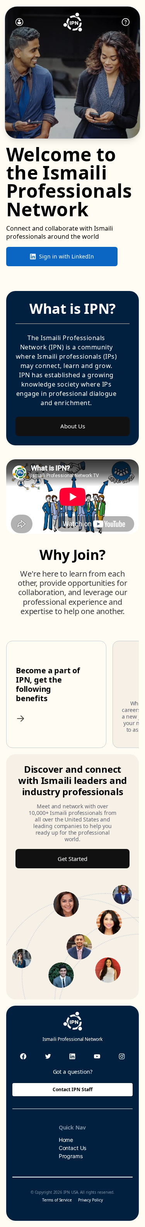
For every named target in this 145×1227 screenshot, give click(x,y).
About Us (72, 426)
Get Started (72, 858)
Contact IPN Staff (72, 1089)
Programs (71, 1156)
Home (66, 1139)
